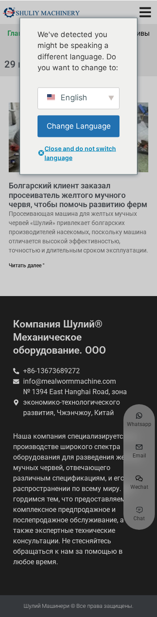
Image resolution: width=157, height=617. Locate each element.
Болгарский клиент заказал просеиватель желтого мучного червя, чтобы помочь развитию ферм (78, 195)
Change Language (79, 125)
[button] (145, 12)
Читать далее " (26, 265)
